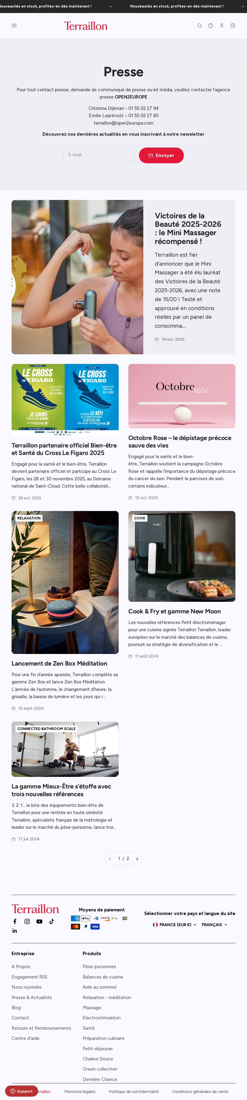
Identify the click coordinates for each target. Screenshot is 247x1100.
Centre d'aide (26, 1038)
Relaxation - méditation (107, 997)
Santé (89, 1028)
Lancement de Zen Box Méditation (59, 663)
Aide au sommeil (100, 987)
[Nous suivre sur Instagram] (27, 921)
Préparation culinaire (103, 1038)
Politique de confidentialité (134, 1091)
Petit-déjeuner (98, 1048)
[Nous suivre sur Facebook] (15, 921)
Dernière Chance (100, 1079)
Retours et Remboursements (41, 1028)
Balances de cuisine (103, 977)
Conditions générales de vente (200, 1091)
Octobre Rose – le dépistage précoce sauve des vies (179, 441)
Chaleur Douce (98, 1059)
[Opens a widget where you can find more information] (21, 1092)
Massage (92, 1007)
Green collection (100, 1069)
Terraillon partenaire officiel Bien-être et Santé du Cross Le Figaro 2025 (64, 449)
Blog (16, 1007)
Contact (20, 1018)
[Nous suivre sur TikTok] (51, 921)
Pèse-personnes (99, 966)
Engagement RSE (30, 977)
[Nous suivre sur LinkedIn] (15, 931)
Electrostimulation (102, 1018)
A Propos (21, 966)
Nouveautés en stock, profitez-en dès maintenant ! (161, 6)
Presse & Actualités (32, 997)
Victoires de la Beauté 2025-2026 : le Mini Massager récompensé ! (188, 228)
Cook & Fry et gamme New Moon (174, 611)
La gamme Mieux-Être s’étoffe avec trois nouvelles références (61, 790)
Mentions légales (80, 1091)
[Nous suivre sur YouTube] (39, 921)
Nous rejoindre (27, 987)
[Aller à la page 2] (137, 858)
